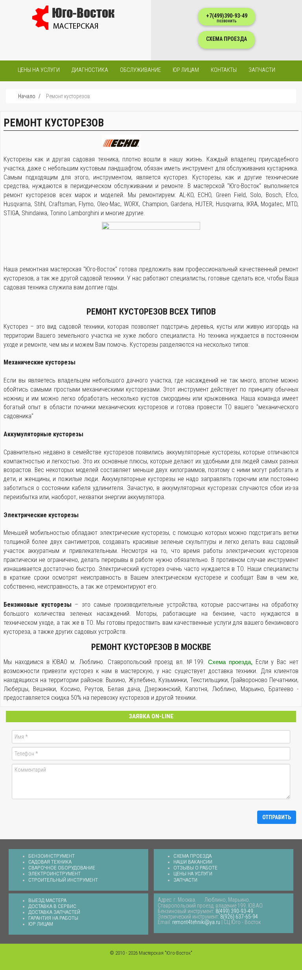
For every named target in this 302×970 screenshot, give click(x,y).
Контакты (224, 70)
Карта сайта (151, 960)
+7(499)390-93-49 (226, 18)
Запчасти (262, 70)
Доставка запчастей (54, 912)
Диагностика (90, 70)
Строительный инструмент (63, 880)
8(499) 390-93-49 (234, 911)
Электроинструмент (54, 873)
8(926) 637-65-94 (239, 916)
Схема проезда (192, 856)
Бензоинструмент (51, 856)
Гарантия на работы (53, 918)
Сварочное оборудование (61, 867)
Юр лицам (186, 70)
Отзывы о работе (195, 867)
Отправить (276, 817)
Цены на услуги (39, 70)
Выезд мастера (47, 900)
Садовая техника (50, 861)
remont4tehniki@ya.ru (196, 922)
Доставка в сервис (52, 906)
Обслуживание (140, 70)
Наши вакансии (192, 861)
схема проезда (226, 39)
